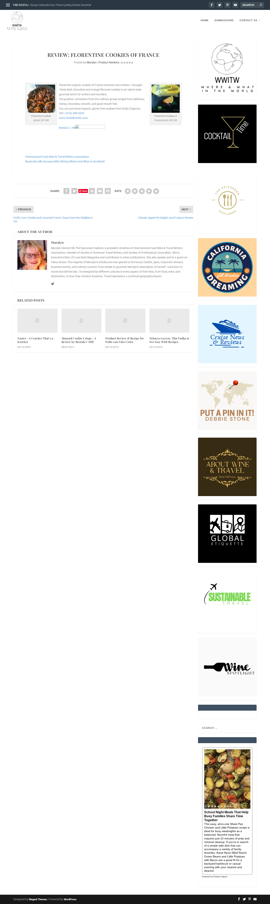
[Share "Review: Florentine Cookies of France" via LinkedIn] (92, 191)
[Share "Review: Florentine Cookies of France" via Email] (100, 191)
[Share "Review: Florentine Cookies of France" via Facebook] (66, 191)
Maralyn (92, 62)
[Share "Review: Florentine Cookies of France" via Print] (108, 191)
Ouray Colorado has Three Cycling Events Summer (60, 5)
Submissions (224, 20)
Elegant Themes (38, 899)
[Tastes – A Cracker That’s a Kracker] (37, 321)
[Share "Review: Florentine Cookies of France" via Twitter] (74, 191)
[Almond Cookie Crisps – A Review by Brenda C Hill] (81, 321)
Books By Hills (33, 161)
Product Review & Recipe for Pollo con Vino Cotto (124, 340)
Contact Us (248, 20)
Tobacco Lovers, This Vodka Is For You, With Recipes (169, 340)
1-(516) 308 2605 (73, 113)
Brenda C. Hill (67, 127)
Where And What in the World (87, 161)
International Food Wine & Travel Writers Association (57, 156)
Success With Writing (56, 161)
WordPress (70, 899)
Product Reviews (108, 62)
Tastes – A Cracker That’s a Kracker (35, 340)
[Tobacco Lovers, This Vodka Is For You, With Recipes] (169, 321)
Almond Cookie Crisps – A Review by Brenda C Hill (78, 340)
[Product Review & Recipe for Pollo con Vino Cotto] (125, 321)
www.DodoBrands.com (73, 117)
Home (205, 20)
